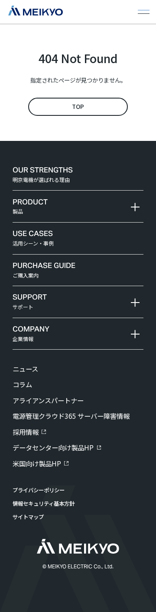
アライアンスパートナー (48, 400)
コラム (22, 384)
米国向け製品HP (37, 463)
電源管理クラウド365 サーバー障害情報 (71, 416)
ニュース (25, 368)
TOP (78, 106)
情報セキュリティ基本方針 (44, 503)
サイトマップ (28, 517)
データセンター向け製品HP (53, 447)
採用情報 (26, 432)
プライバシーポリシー (39, 490)
